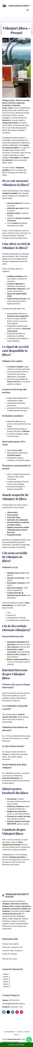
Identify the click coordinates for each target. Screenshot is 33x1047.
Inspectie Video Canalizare (12, 950)
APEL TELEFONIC (17, 1045)
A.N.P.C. (16, 1034)
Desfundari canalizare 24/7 (12, 947)
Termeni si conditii (23, 1032)
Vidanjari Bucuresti (19, 6)
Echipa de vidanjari (9, 954)
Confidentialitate (9, 1032)
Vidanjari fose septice (10, 944)
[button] (29, 1039)
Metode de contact (9, 959)
